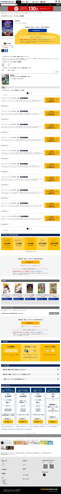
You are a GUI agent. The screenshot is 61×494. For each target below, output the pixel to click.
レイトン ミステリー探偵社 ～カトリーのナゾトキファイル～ (35, 294)
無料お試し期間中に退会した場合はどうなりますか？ (14, 369)
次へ (32, 93)
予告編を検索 (9, 43)
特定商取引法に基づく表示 (47, 452)
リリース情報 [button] (25, 4)
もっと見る (56, 71)
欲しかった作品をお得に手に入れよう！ (20, 440)
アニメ (19, 22)
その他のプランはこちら (32, 33)
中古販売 (4, 482)
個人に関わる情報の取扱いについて (36, 452)
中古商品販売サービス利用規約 (25, 452)
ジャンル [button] (20, 4)
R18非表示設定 (5, 483)
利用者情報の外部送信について (6, 454)
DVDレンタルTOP (3, 12)
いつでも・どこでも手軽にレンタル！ (6, 440)
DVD (18, 1)
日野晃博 (9, 70)
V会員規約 (5, 452)
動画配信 (44, 1)
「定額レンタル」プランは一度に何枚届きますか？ (14, 379)
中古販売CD (36, 1)
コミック (29, 1)
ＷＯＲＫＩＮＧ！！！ (5, 294)
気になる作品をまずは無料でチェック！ (6, 445)
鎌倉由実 (13, 70)
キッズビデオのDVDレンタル (25, 12)
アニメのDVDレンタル (17, 12)
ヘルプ (54, 4)
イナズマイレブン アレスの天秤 (42, 294)
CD (24, 1)
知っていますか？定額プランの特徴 (32, 440)
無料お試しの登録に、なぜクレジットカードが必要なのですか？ (17, 374)
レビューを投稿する (53, 313)
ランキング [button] (32, 4)
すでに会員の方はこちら (42, 33)
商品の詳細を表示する (4, 105)
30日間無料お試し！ (37, 30)
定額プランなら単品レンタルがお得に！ (46, 440)
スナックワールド (51, 294)
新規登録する (8, 421)
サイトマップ (13, 454)
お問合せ (24, 469)
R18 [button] (57, 4)
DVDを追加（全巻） (5, 298)
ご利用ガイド (50, 4)
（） (12, 47)
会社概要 (2, 452)
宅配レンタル (5, 479)
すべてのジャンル (10, 12)
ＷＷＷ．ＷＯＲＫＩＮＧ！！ (18, 294)
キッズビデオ (24, 22)
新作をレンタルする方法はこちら (44, 39)
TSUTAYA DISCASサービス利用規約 (14, 452)
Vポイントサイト (26, 479)
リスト (56, 2)
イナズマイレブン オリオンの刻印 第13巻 (18, 76)
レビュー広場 (25, 475)
